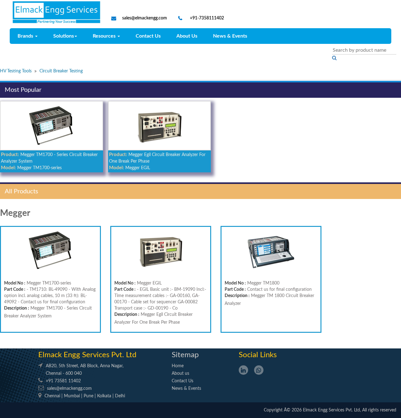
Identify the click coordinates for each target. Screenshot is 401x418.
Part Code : (14, 289)
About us (180, 373)
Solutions (63, 36)
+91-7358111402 (206, 18)
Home (178, 366)
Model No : (14, 283)
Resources (105, 36)
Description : (16, 308)
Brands (26, 36)
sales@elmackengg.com (144, 18)
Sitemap (185, 355)
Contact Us (148, 36)
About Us (186, 36)
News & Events (230, 36)
